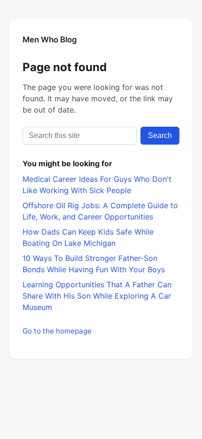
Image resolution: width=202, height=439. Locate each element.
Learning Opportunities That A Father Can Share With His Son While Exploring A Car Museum (97, 296)
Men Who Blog (50, 39)
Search (160, 135)
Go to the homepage (57, 330)
